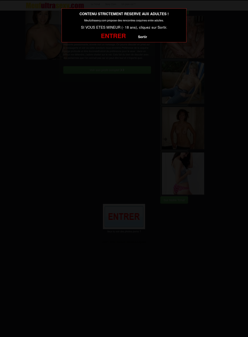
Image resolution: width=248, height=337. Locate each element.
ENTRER (113, 35)
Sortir (142, 36)
